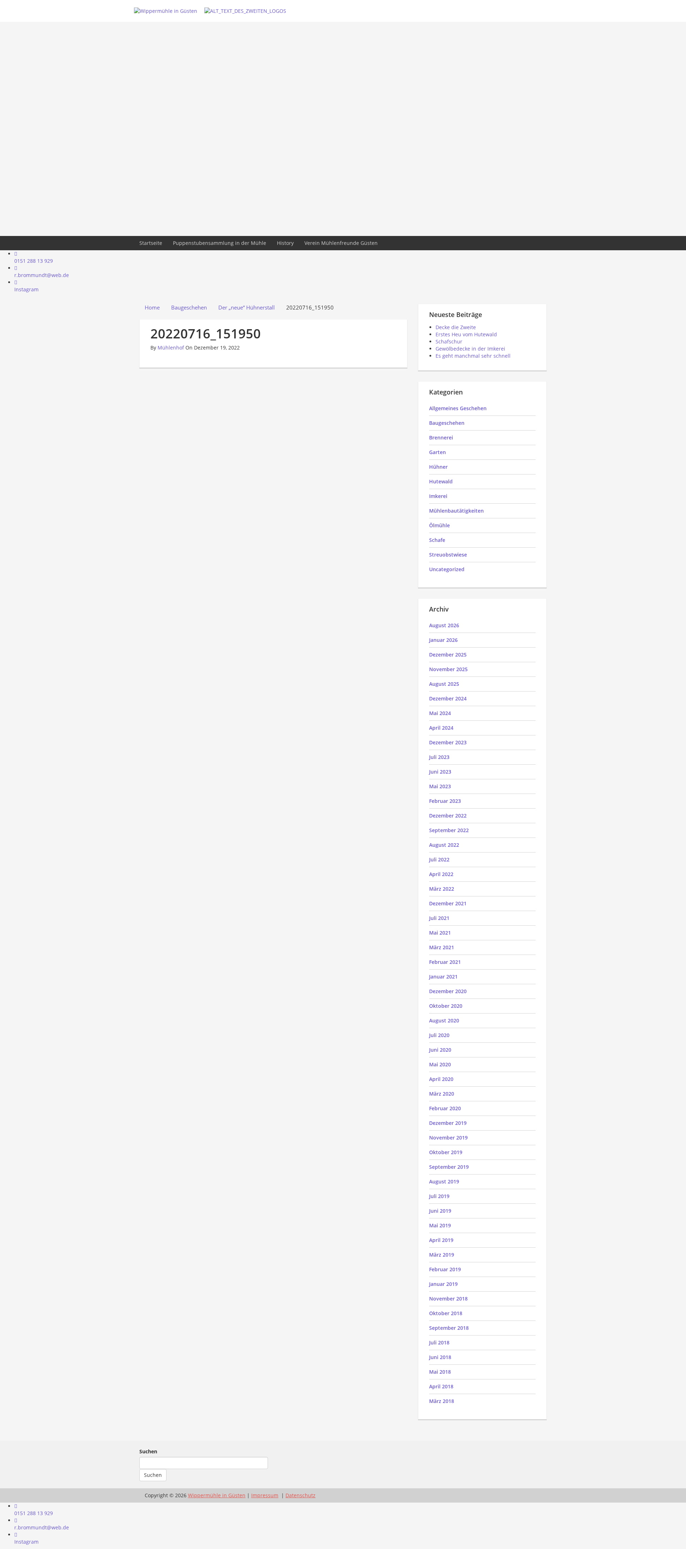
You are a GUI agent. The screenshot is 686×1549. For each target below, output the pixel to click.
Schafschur (449, 341)
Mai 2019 (440, 1225)
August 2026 (444, 625)
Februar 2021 (445, 962)
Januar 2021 (443, 976)
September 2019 (449, 1166)
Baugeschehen (446, 422)
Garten (437, 452)
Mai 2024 (440, 713)
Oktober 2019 (445, 1152)
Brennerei (441, 437)
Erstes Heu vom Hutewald (466, 334)
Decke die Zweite (456, 327)
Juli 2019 (439, 1196)
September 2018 (449, 1327)
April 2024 (441, 727)
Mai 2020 (440, 1064)
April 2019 (441, 1240)
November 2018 (448, 1298)
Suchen (148, 1451)
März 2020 (441, 1093)
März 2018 (441, 1401)
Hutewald (441, 481)
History (285, 243)
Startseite (150, 243)
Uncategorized (446, 569)
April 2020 (441, 1079)
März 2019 (441, 1254)
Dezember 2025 (448, 654)
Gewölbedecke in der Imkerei (470, 348)
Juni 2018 (440, 1357)
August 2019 (444, 1181)
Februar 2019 (445, 1269)
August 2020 (444, 1020)
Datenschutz (300, 1495)
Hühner (438, 466)
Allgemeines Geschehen (458, 408)
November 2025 (448, 669)
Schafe (437, 540)
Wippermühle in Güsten (216, 1495)
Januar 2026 (443, 640)
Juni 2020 (440, 1049)
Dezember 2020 (448, 991)
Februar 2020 (445, 1108)
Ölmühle (439, 525)
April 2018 (441, 1386)
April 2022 (441, 874)
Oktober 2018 (445, 1313)
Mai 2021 (440, 932)
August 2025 (444, 683)
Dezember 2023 (448, 742)
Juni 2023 (440, 771)
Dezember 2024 (448, 698)
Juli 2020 (439, 1035)
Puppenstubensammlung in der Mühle (219, 243)
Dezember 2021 (448, 903)
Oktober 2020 (445, 1005)
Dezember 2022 (448, 815)
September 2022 (449, 830)
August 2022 (444, 844)
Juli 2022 (439, 859)
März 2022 (441, 888)
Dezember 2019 (448, 1123)
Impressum (264, 1495)
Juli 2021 (439, 918)
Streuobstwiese (448, 554)
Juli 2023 (439, 757)
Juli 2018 (439, 1342)
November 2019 (448, 1137)
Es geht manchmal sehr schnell (473, 355)
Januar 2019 (443, 1284)
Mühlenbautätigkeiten (456, 510)
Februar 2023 (445, 801)
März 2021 (441, 947)
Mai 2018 (440, 1371)
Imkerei (438, 496)
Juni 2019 (440, 1210)
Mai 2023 (440, 786)
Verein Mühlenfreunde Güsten (341, 243)
